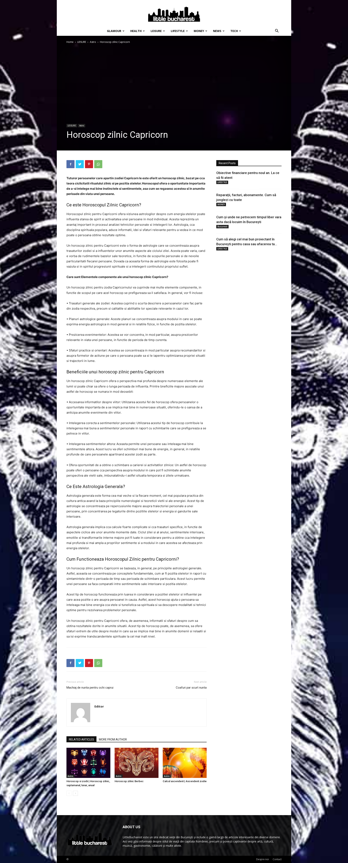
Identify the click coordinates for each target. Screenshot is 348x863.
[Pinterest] (89, 164)
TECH (234, 31)
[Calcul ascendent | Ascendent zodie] (185, 763)
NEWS (217, 31)
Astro (93, 42)
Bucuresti (222, 226)
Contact (277, 859)
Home (70, 42)
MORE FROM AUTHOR (113, 739)
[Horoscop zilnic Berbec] (136, 763)
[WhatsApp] (98, 164)
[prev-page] (68, 793)
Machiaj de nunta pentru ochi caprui (89, 687)
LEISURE (156, 31)
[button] (277, 31)
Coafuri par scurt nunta (191, 687)
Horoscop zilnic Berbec (129, 781)
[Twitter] (80, 164)
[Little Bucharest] (174, 13)
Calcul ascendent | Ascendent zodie (185, 781)
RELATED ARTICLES (81, 739)
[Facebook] (70, 164)
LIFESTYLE (178, 31)
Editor (99, 706)
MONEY (199, 31)
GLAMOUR (114, 31)
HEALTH (136, 31)
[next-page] (75, 793)
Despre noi (262, 859)
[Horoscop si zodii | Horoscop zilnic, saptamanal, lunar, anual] (88, 763)
